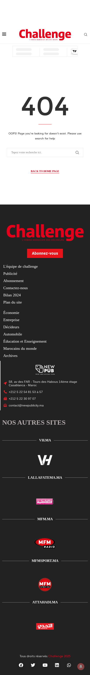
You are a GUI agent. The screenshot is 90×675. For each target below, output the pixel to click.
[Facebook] (21, 665)
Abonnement (13, 281)
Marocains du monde (20, 348)
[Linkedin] (57, 665)
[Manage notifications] (80, 666)
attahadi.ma (45, 602)
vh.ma (45, 440)
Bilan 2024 (12, 295)
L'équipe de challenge (20, 266)
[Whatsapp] (69, 665)
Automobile (12, 334)
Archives (10, 356)
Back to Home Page (45, 171)
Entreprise (11, 320)
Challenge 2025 (59, 656)
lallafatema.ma (45, 477)
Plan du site (12, 302)
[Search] (85, 34)
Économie (11, 313)
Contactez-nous (15, 288)
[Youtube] (45, 665)
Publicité (10, 274)
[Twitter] (33, 665)
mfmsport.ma (45, 561)
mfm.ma (45, 519)
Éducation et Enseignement (25, 341)
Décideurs (11, 327)
